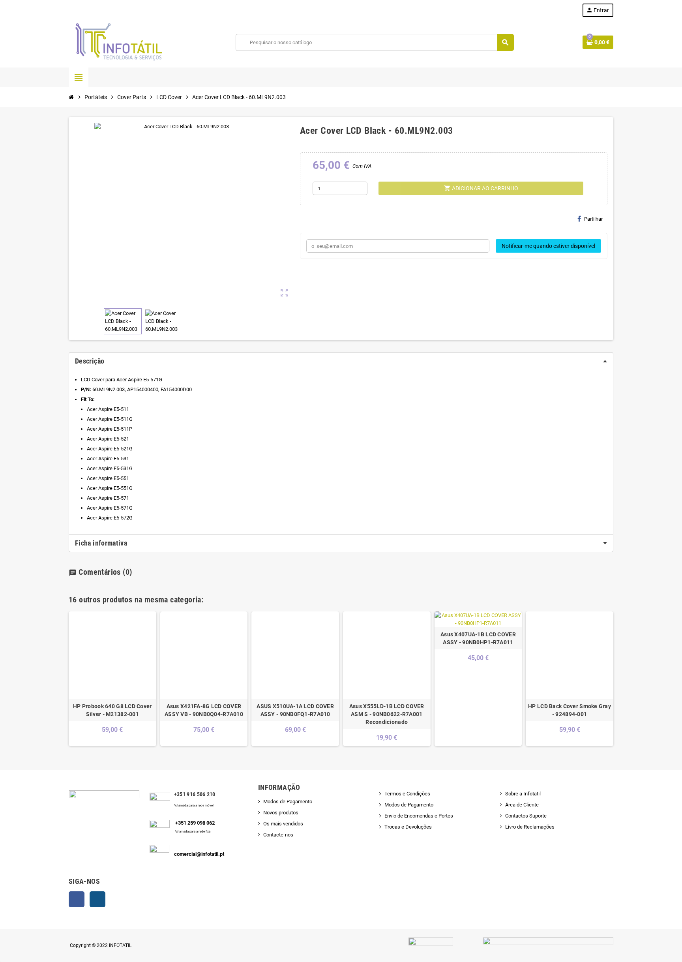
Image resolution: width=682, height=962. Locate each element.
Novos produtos (280, 813)
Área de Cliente (522, 805)
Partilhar (593, 219)
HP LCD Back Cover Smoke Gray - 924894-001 (569, 710)
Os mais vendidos (283, 824)
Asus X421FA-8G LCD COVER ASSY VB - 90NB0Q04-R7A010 (204, 710)
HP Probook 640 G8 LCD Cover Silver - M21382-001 (112, 710)
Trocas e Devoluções (408, 827)
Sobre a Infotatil (523, 794)
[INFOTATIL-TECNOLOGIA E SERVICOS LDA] (118, 42)
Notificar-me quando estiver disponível (548, 246)
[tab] (341, 361)
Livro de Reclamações (530, 827)
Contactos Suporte (526, 816)
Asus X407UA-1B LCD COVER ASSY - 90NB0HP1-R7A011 (478, 638)
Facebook (76, 899)
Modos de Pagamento (287, 801)
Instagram (97, 899)
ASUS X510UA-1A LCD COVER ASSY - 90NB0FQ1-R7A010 (295, 710)
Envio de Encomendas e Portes (418, 816)
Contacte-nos (278, 835)
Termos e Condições (407, 794)
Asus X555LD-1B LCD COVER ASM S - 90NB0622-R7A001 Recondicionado (386, 714)
